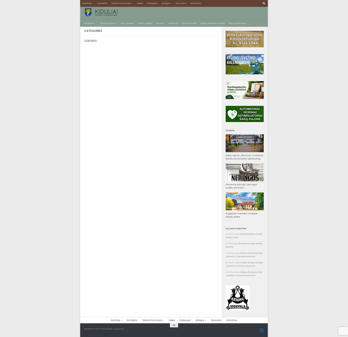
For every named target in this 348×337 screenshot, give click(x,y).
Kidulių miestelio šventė (213, 23)
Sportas (160, 23)
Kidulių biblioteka (237, 23)
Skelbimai (173, 23)
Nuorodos (181, 3)
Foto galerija (127, 23)
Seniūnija (86, 3)
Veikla (140, 3)
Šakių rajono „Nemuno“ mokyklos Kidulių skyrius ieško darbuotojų (244, 157)
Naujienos (89, 23)
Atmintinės (195, 3)
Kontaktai (102, 3)
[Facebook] (262, 331)
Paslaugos (152, 3)
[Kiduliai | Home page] (101, 12)
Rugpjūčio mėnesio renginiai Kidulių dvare (241, 215)
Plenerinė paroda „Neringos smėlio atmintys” (241, 186)
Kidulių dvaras (107, 23)
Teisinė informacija (121, 3)
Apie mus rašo (189, 23)
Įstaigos (166, 3)
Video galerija (145, 23)
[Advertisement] (214, 13)
